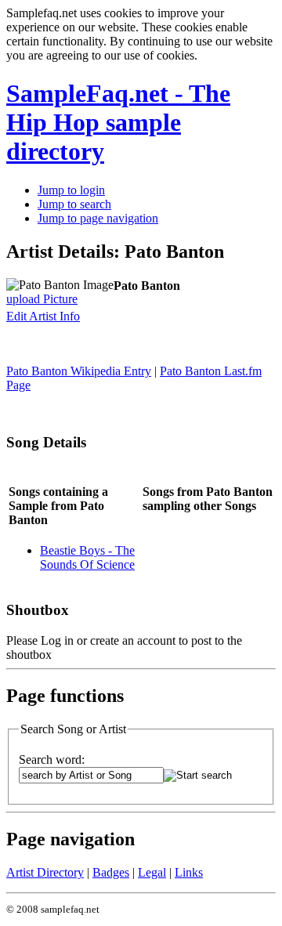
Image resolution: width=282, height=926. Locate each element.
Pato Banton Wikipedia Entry (78, 371)
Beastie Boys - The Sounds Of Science (87, 557)
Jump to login (71, 190)
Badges (110, 872)
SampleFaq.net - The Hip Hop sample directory (118, 122)
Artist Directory (45, 872)
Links (189, 872)
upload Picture (42, 299)
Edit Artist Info (43, 316)
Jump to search (74, 204)
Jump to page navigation (98, 218)
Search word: (52, 759)
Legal (152, 872)
